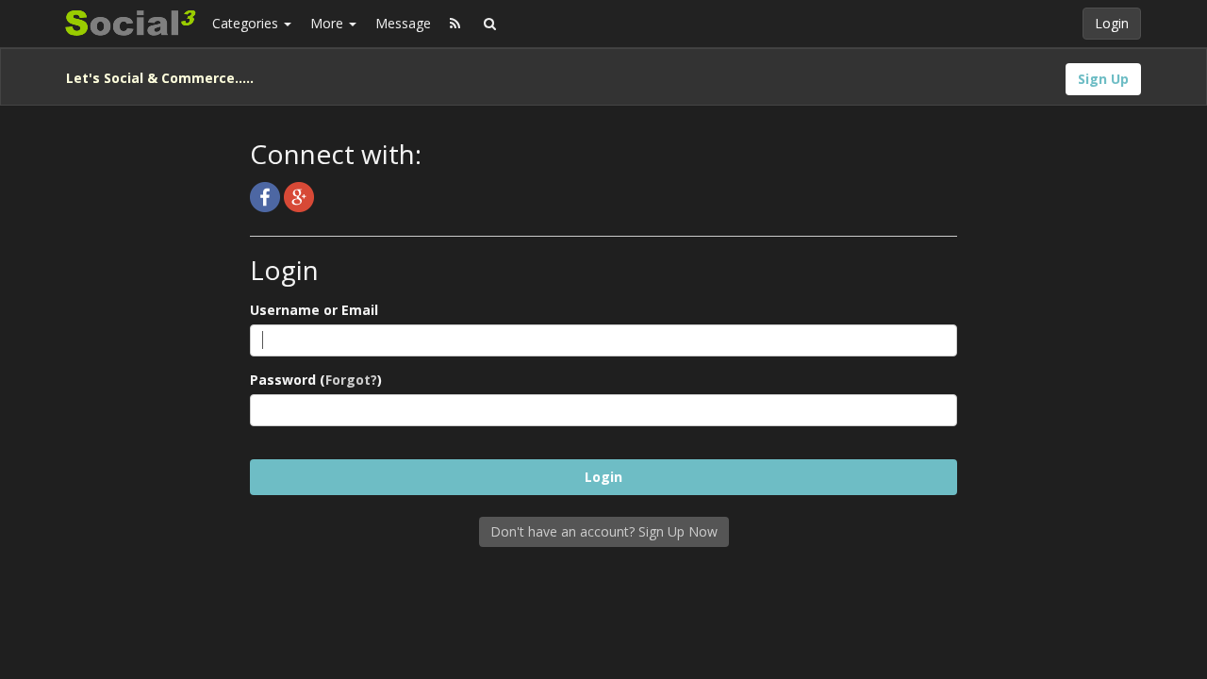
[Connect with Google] (299, 196)
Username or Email (314, 310)
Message (403, 23)
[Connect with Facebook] (267, 196)
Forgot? (351, 380)
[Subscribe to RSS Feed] (455, 23)
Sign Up (1103, 79)
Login (1112, 23)
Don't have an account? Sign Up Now (604, 531)
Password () (316, 380)
